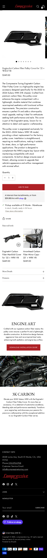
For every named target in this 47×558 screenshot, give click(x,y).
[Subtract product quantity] (4, 177)
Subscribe (40, 508)
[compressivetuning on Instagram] (8, 484)
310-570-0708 (14, 463)
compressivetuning (22, 537)
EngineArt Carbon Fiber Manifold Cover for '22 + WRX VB (11, 254)
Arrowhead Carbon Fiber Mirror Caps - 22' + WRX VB (31, 254)
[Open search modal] (37, 6)
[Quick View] (18, 245)
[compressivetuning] (23, 6)
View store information (14, 211)
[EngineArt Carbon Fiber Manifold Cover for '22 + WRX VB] (12, 238)
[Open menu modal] (3, 6)
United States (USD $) (12, 533)
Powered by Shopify (9, 542)
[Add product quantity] (12, 177)
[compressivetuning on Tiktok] (12, 484)
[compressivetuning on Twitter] (16, 484)
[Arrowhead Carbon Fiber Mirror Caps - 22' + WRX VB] (33, 238)
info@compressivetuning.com (15, 469)
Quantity (6, 172)
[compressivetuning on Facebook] (3, 484)
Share (8, 219)
